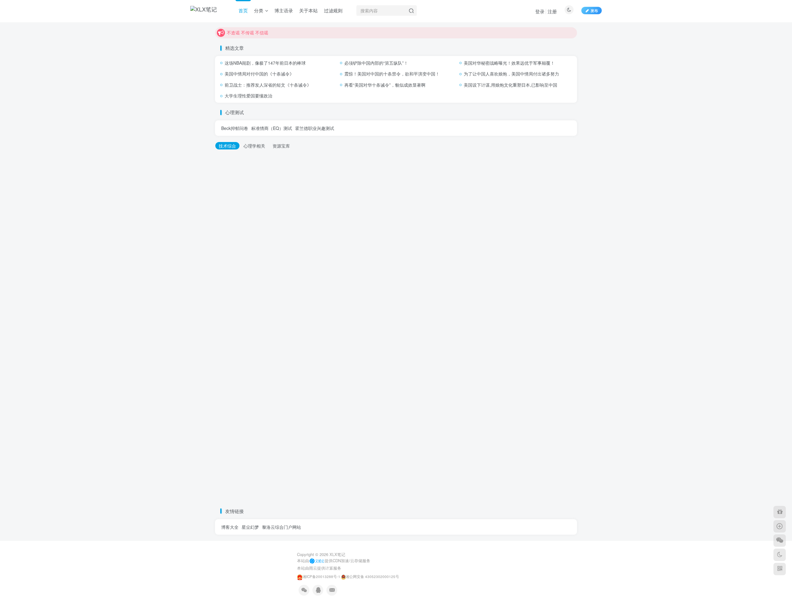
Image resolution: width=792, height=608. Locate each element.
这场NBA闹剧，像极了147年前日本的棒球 (265, 63)
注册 (552, 11)
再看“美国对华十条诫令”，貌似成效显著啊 (384, 85)
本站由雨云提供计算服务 (319, 568)
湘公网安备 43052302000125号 (372, 576)
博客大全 (230, 527)
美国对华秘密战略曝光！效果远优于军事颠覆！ (509, 63)
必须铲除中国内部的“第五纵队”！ (376, 63)
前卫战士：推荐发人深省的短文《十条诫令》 (268, 85)
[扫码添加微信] (779, 540)
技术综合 (227, 146)
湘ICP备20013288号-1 (321, 576)
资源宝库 (281, 146)
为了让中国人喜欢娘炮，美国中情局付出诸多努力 (511, 74)
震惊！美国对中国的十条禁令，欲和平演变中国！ (392, 74)
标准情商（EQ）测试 (271, 128)
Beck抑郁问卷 (234, 128)
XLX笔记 (337, 554)
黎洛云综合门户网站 (281, 527)
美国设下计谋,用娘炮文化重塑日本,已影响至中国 (510, 85)
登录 (539, 11)
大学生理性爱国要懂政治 (248, 96)
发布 (594, 10)
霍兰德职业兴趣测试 (314, 128)
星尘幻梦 (250, 527)
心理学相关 (254, 146)
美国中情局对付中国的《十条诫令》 (259, 74)
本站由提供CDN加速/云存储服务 (333, 560)
